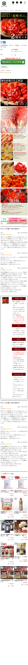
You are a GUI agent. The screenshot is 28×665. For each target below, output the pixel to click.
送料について (18, 328)
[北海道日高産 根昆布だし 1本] (20, 572)
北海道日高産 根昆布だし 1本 (20, 580)
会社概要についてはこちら (19, 379)
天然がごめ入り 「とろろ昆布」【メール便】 (20, 557)
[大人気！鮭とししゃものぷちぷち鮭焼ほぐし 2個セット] (20, 526)
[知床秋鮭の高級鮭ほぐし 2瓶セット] (7, 549)
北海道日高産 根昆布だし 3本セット (7, 581)
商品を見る (12, 495)
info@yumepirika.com (18, 394)
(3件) (10, 72)
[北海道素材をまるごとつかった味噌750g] (7, 503)
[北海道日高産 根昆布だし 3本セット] (7, 572)
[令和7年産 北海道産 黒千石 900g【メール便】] (7, 526)
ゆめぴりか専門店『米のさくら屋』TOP (7, 10)
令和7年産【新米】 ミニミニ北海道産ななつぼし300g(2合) (20, 491)
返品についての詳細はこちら (7, 70)
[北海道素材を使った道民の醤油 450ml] (20, 504)
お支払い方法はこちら (18, 377)
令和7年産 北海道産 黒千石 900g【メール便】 (7, 535)
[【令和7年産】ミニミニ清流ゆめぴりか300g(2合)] (7, 482)
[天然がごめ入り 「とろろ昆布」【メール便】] (20, 549)
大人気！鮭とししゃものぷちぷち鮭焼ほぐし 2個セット (20, 534)
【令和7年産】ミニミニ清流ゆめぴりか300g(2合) (7, 491)
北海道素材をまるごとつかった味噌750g (7, 512)
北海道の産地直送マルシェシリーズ (20, 10)
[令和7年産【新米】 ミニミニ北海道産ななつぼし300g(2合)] (20, 482)
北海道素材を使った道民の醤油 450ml (20, 512)
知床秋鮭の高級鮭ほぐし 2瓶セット (7, 559)
